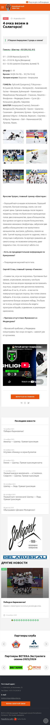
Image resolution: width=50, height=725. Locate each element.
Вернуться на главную (25, 396)
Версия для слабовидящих (39, 2)
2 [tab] (14, 620)
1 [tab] (12, 620)
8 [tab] (28, 620)
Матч (5, 18)
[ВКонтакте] (21, 402)
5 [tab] (21, 620)
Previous (4, 644)
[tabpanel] (25, 594)
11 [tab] (35, 620)
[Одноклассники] (25, 402)
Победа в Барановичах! (14, 602)
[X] (28, 402)
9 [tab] (31, 620)
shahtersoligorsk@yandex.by (10, 698)
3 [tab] (17, 620)
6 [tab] (24, 620)
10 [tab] (33, 620)
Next (46, 644)
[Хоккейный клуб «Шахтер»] (8, 7)
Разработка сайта (7, 719)
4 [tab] (19, 620)
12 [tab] (38, 620)
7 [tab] (26, 620)
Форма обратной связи (15, 703)
